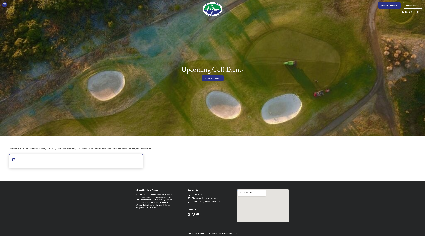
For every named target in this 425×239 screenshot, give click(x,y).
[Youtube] (197, 214)
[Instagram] (193, 214)
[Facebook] (189, 214)
